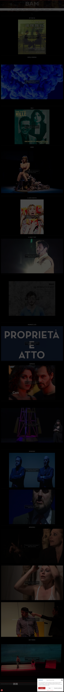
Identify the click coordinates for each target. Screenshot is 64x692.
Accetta (42, 688)
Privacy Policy (51, 690)
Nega (49, 688)
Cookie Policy (48, 690)
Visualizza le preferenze (58, 688)
